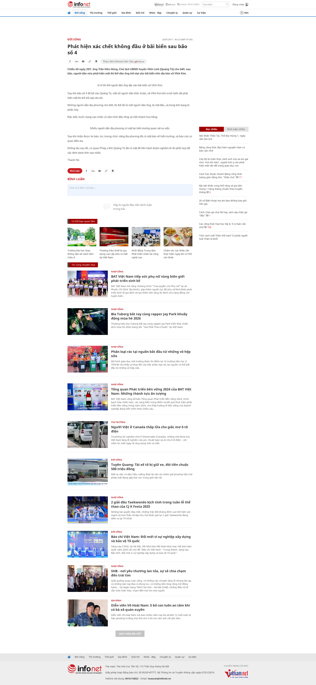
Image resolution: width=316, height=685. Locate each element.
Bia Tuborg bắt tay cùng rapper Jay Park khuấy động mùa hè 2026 (149, 316)
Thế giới (112, 12)
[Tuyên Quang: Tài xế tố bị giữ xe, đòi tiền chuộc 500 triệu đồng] (87, 472)
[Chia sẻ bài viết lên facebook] (69, 61)
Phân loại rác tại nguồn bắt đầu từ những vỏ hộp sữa (151, 353)
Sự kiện (201, 12)
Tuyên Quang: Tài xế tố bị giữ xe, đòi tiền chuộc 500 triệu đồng (149, 466)
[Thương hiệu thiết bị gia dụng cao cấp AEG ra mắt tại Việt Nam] (114, 236)
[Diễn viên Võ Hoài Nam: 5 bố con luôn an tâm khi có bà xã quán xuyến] (87, 612)
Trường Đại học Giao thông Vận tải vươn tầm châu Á (80, 254)
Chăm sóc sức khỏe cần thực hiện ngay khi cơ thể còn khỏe (178, 254)
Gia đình (126, 12)
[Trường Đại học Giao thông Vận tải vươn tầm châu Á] (81, 236)
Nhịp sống (117, 271)
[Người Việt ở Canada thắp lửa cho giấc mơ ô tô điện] (87, 434)
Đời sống (80, 12)
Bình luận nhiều (236, 129)
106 (209, 227)
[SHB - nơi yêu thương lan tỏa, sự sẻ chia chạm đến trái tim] (87, 578)
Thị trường (96, 12)
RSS (246, 12)
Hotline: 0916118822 (189, 4)
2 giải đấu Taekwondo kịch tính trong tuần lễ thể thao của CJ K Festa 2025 (150, 504)
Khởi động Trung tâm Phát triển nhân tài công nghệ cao (145, 254)
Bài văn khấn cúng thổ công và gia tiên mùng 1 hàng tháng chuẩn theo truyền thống (220, 189)
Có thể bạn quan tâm (83, 221)
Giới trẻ (140, 12)
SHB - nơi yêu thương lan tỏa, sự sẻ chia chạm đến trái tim (148, 573)
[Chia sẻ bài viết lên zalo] (76, 61)
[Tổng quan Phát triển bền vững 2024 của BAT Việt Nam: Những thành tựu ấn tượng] (87, 396)
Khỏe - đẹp (155, 12)
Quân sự (187, 12)
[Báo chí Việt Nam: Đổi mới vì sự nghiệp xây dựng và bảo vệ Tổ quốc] (87, 544)
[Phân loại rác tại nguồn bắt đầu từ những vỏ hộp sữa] (87, 359)
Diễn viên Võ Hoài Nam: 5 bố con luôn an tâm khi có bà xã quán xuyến (150, 607)
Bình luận (75, 170)
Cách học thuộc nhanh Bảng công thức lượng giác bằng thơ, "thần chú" (220, 175)
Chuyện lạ (172, 12)
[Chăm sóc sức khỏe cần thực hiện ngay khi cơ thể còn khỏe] (178, 236)
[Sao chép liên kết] (89, 61)
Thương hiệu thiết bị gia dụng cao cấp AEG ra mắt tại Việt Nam (114, 254)
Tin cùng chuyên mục (83, 264)
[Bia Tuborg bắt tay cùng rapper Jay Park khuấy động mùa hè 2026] (87, 321)
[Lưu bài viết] (96, 61)
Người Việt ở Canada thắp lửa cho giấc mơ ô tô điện (149, 429)
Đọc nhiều (211, 129)
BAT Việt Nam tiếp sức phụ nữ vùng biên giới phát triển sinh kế (147, 278)
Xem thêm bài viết (130, 633)
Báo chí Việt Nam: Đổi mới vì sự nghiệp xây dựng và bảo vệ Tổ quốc (151, 538)
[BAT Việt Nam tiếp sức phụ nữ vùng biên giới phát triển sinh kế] (87, 284)
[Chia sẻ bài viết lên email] (83, 61)
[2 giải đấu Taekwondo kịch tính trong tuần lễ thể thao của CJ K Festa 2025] (87, 509)
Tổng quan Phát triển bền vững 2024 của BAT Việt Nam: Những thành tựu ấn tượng (151, 391)
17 (240, 177)
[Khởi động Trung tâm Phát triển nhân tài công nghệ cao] (146, 236)
